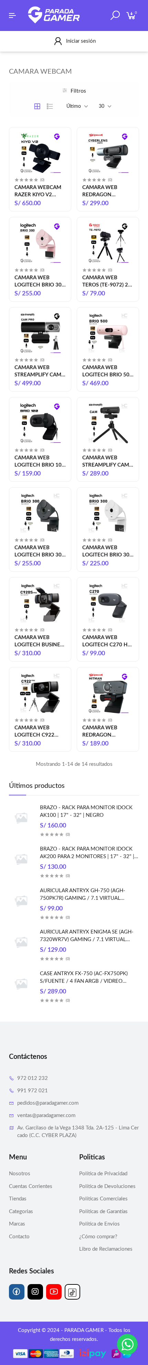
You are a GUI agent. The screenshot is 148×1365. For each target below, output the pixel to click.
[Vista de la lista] (50, 106)
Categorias (21, 1211)
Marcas (17, 1224)
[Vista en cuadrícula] (37, 106)
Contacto (19, 1236)
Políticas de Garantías (103, 1211)
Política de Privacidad (103, 1173)
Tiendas (18, 1198)
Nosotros (19, 1173)
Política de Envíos (99, 1224)
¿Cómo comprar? (98, 1236)
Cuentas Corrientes (30, 1186)
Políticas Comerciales (103, 1198)
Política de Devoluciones (107, 1186)
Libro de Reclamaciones (106, 1249)
